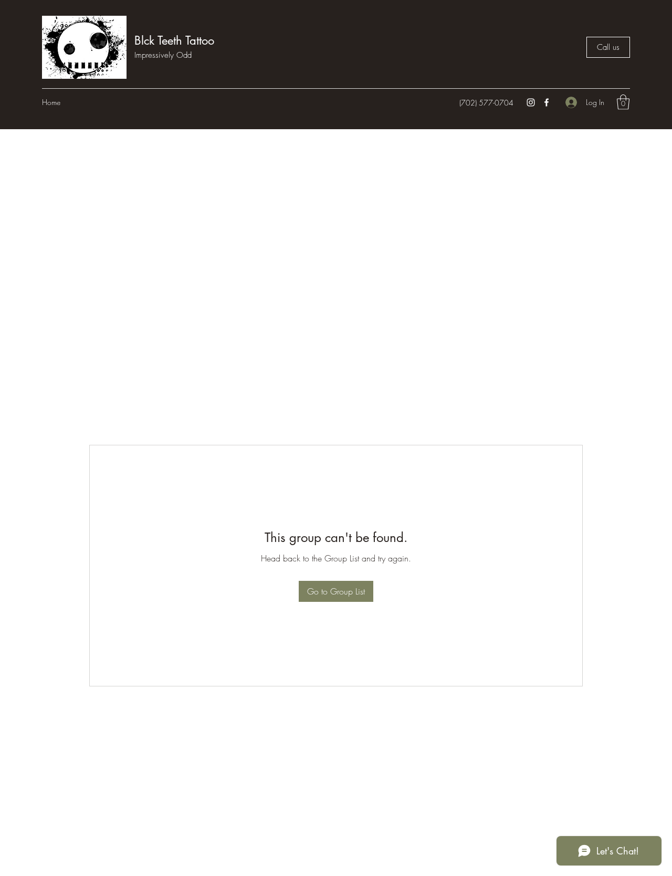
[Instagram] (531, 102)
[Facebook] (546, 102)
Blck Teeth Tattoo (174, 40)
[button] (623, 102)
